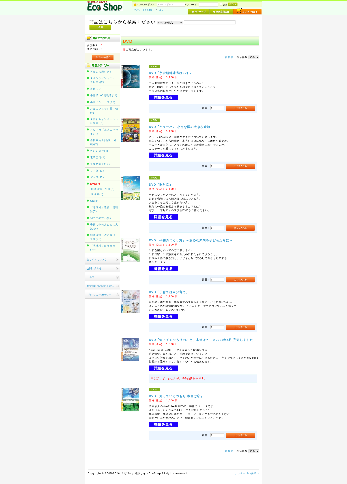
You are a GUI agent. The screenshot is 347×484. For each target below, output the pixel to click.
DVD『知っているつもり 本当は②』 (176, 396)
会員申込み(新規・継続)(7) (103, 142)
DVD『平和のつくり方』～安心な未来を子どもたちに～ (191, 240)
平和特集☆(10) (100, 163)
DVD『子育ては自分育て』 (171, 292)
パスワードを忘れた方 (144, 10)
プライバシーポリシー (99, 294)
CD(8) (94, 200)
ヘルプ (160, 10)
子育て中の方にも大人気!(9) (104, 226)
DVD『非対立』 (162, 184)
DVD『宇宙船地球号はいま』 (171, 73)
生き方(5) (97, 194)
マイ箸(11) (97, 170)
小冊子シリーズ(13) (102, 102)
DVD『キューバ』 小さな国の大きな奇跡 (180, 127)
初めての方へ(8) (100, 218)
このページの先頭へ (246, 473)
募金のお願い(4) (100, 71)
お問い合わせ (94, 268)
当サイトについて (96, 259)
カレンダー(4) (99, 150)
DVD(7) (95, 183)
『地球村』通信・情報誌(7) (104, 209)
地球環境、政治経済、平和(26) (104, 237)
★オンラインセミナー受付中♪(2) (104, 80)
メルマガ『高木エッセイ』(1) (104, 131)
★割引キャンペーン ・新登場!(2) (104, 121)
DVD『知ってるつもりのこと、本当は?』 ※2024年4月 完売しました (201, 340)
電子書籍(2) (97, 157)
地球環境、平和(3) (103, 189)
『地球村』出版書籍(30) (102, 247)
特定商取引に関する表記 (100, 285)
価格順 (229, 57)
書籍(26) (96, 88)
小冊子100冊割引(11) (103, 95)
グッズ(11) (97, 177)
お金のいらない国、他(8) (104, 110)
